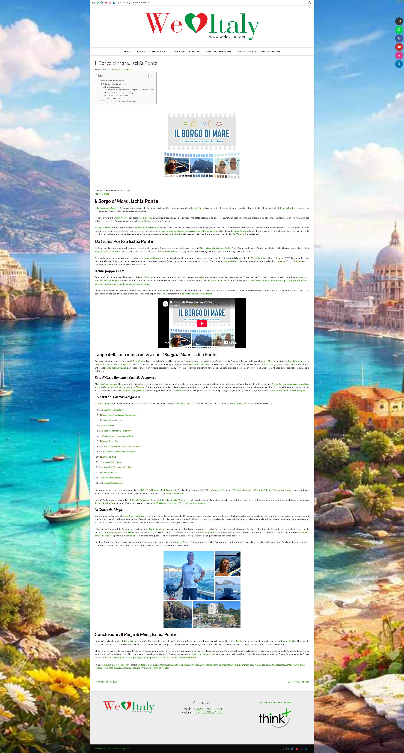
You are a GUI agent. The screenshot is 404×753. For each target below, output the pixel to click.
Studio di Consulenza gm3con (117, 748)
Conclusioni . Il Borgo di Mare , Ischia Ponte (120, 101)
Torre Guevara (181, 390)
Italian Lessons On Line (185, 51)
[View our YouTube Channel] (399, 47)
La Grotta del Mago (113, 98)
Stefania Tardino (124, 69)
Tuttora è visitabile (104, 503)
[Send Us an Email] (399, 21)
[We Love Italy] (202, 26)
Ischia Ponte (197, 208)
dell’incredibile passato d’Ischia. (196, 293)
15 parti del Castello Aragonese (118, 95)
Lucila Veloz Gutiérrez (298, 681)
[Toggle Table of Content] (149, 76)
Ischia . (240, 641)
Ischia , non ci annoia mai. (202, 654)
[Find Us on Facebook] (399, 38)
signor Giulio (143, 221)
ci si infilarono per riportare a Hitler (118, 532)
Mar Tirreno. (238, 234)
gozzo (103, 264)
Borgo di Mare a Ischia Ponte (109, 208)
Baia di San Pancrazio (200, 364)
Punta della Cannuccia (116, 367)
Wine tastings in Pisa (219, 51)
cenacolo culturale (175, 493)
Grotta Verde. (290, 364)
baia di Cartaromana (173, 665)
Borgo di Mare (121, 217)
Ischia (225, 208)
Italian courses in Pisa (151, 51)
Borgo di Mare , (131, 641)
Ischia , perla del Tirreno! (184, 657)
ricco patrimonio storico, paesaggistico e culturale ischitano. (190, 231)
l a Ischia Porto (217, 248)
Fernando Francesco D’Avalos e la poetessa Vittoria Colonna (242, 490)
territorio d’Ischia (173, 234)
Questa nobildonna (282, 490)
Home (127, 51)
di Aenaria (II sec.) (220, 280)
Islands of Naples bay (120, 665)
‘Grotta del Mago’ (143, 665)
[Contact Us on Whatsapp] (399, 30)
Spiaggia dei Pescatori (160, 668)
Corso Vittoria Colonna (166, 251)
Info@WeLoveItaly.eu (207, 709)
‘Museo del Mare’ (157, 665)
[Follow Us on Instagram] (399, 55)
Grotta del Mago (268, 364)
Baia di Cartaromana (297, 361)
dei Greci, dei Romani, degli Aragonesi (157, 490)
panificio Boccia (232, 261)
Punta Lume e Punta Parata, (214, 532)
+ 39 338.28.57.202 (208, 712)
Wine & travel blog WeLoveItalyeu (259, 51)
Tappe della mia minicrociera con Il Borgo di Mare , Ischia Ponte (128, 90)
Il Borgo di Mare (102, 227)
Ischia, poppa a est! (113, 87)
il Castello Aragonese (240, 665)
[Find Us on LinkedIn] (399, 64)
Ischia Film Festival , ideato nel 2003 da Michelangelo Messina (177, 503)
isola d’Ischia (265, 665)
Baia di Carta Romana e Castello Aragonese (122, 93)
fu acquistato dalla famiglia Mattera (168, 500)
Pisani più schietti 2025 (106, 681)
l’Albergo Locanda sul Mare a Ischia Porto (287, 665)
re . (133, 390)
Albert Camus (102, 193)
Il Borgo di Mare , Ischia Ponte (111, 81)
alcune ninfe (132, 535)
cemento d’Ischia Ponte (288, 261)
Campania (106, 665)
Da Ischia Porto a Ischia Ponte (114, 84)
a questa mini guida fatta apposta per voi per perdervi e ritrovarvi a (138, 657)
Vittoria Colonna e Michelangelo (289, 390)
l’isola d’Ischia (145, 217)
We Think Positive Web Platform (275, 702)
